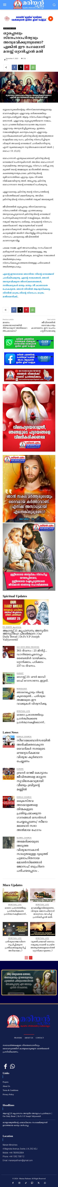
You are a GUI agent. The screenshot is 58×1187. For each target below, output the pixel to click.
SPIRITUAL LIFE (9, 28)
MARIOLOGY (22, 688)
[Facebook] (14, 67)
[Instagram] (19, 1183)
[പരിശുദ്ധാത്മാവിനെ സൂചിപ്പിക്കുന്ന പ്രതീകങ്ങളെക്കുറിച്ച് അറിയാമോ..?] (15, 929)
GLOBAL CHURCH (24, 837)
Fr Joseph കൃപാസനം (12, 627)
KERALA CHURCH (24, 736)
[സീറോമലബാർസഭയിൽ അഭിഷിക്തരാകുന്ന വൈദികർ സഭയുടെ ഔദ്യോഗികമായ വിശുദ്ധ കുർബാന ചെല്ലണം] (9, 741)
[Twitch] (32, 1183)
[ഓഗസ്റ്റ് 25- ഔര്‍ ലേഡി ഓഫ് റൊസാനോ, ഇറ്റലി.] (9, 678)
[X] (20, 67)
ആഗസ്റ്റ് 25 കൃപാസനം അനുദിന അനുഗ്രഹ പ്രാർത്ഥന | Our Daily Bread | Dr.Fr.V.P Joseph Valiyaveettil (25, 635)
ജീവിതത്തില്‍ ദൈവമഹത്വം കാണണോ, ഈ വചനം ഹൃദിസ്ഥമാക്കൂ (43, 326)
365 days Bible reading (28, 647)
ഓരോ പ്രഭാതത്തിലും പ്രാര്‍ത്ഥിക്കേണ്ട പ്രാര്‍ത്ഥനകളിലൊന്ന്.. (31, 718)
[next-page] (30, 958)
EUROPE (20, 769)
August (20, 673)
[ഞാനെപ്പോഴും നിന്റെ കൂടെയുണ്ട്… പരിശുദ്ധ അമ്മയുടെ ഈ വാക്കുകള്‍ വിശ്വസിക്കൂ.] (9, 694)
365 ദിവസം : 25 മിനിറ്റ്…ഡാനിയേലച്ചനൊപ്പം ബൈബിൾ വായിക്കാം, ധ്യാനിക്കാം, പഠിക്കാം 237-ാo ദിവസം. (32, 658)
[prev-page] (26, 958)
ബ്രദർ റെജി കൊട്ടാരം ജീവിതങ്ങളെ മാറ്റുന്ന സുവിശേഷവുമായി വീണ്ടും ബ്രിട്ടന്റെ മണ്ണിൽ (32, 781)
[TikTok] (25, 1183)
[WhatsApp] (33, 67)
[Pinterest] (27, 67)
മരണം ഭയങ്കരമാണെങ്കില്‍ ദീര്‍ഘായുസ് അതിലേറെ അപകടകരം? (15, 326)
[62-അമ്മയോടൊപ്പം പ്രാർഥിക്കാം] (29, 982)
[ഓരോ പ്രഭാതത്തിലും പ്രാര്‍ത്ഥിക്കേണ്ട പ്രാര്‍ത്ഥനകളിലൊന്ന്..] (9, 716)
